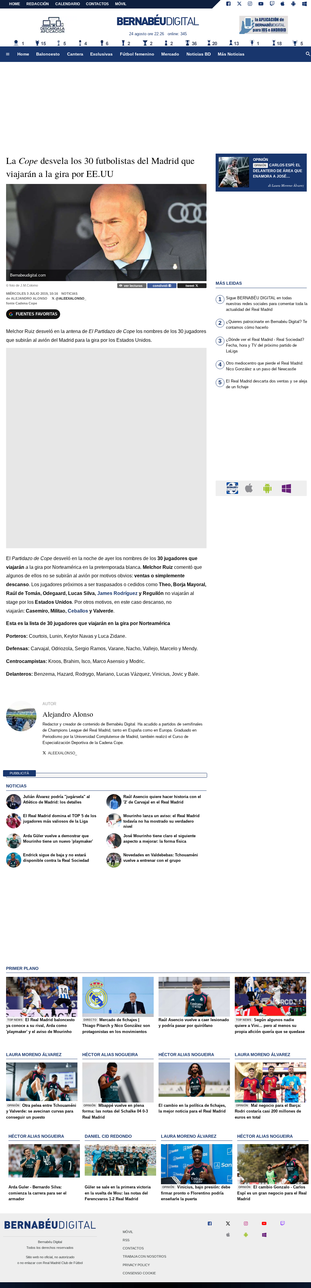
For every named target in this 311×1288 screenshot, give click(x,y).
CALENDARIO (67, 4)
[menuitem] (7, 54)
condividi (161, 285)
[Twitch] (272, 4)
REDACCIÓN (37, 4)
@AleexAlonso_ (70, 298)
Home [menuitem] (23, 54)
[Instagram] (250, 4)
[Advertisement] (261, 439)
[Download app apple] (283, 4)
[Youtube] (261, 4)
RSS (126, 1240)
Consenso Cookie (139, 1273)
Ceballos (78, 610)
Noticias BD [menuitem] (198, 54)
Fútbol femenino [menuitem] (137, 54)
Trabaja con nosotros (144, 1257)
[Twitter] (239, 4)
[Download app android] (293, 4)
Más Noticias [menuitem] (231, 54)
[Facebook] (228, 4)
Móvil (128, 1232)
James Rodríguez (117, 593)
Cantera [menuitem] (75, 54)
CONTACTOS (97, 4)
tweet (190, 285)
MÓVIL (120, 4)
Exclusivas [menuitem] (101, 54)
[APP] (233, 488)
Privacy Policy (136, 1265)
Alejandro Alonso (29, 298)
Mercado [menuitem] (170, 54)
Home (14, 4)
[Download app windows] (304, 4)
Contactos (133, 1248)
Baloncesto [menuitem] (48, 54)
